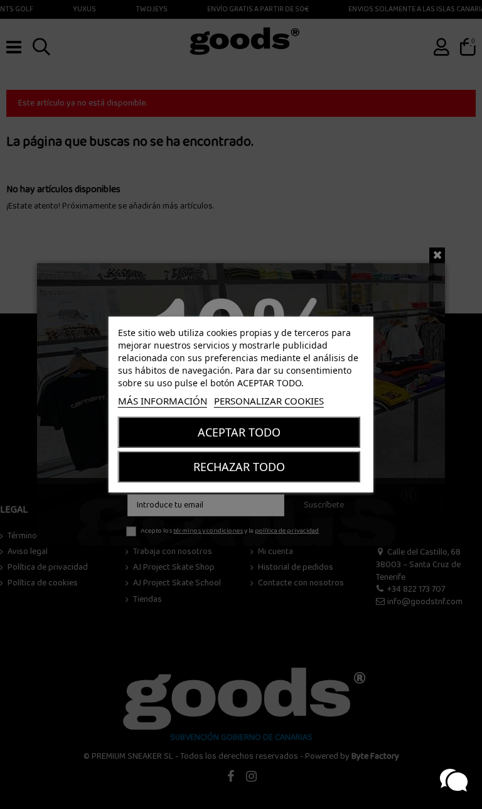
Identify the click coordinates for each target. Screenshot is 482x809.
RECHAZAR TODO (239, 466)
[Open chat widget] (453, 780)
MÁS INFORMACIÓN (162, 400)
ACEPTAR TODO (239, 432)
